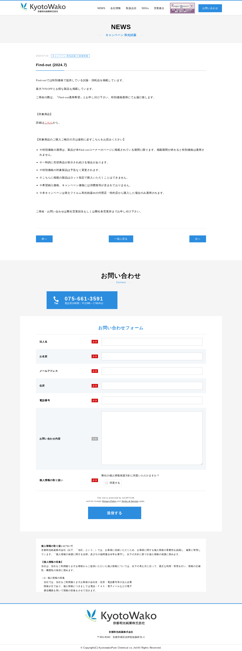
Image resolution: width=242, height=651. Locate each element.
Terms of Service (130, 501)
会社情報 (115, 8)
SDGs (145, 8)
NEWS (101, 8)
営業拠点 (159, 8)
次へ (197, 238)
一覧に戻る (121, 238)
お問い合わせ (210, 8)
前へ (44, 238)
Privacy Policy (109, 501)
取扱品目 (131, 8)
